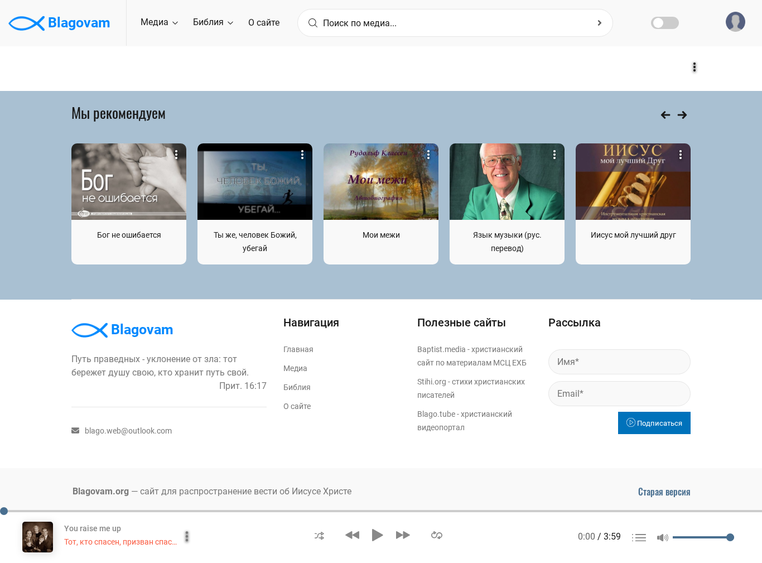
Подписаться (658, 423)
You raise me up (92, 528)
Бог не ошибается (129, 234)
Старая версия (664, 491)
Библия (209, 22)
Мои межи (381, 234)
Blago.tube (436, 414)
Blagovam (77, 23)
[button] (319, 534)
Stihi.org (431, 381)
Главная (298, 349)
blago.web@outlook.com (128, 430)
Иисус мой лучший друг (633, 234)
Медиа (156, 22)
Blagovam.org (101, 491)
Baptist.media (441, 349)
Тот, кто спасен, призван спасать (124, 541)
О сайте (263, 22)
